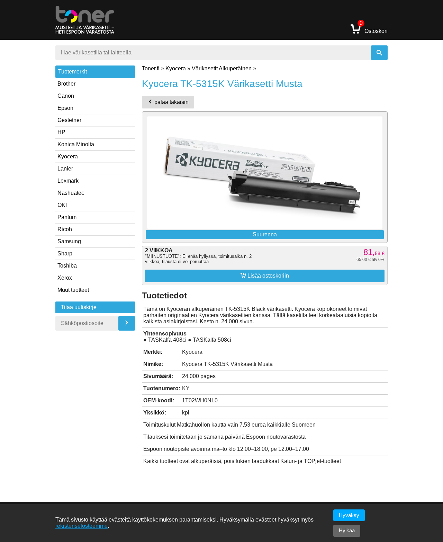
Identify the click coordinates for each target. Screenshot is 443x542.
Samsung (69, 241)
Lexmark (68, 181)
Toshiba (67, 266)
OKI (62, 205)
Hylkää (347, 530)
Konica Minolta (75, 144)
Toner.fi (151, 68)
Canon (65, 96)
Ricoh (64, 229)
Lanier (65, 169)
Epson (65, 108)
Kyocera (67, 156)
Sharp (64, 253)
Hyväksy (349, 515)
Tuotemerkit (72, 72)
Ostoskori (374, 28)
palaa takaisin (171, 102)
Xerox (64, 278)
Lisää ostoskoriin (265, 275)
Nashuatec (70, 193)
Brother (66, 84)
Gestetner (69, 120)
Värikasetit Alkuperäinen (222, 68)
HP (61, 132)
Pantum (66, 217)
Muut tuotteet (73, 290)
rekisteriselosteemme (81, 526)
